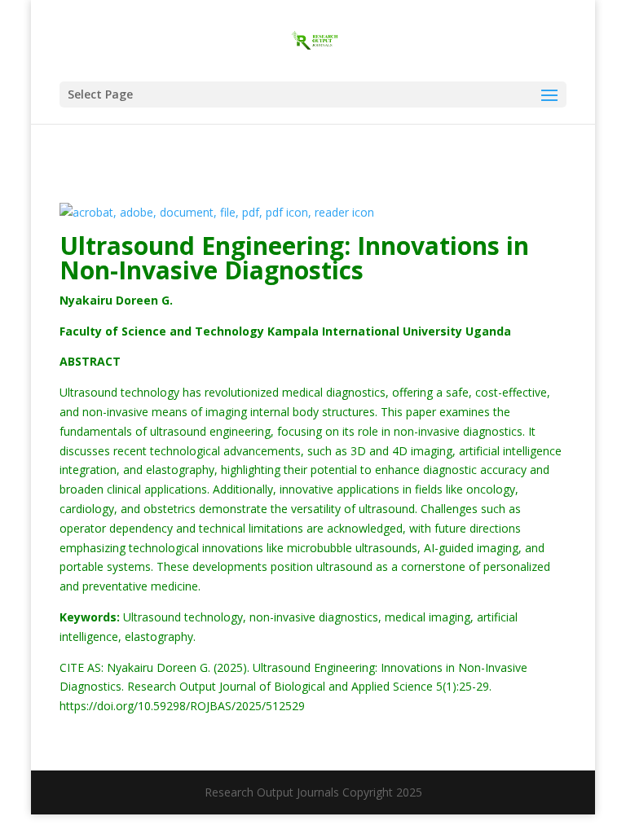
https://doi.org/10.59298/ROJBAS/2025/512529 (182, 705)
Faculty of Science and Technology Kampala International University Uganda (285, 331)
